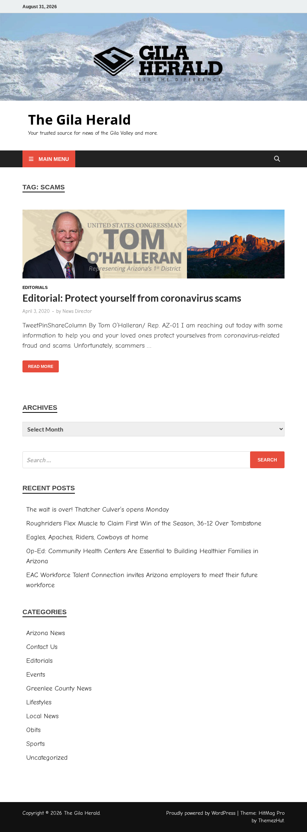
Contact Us (41, 647)
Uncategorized (47, 758)
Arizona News (45, 633)
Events (35, 675)
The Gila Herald (79, 119)
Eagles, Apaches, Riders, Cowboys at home (87, 537)
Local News (42, 716)
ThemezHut (271, 820)
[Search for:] (153, 459)
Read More (37, 364)
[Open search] (277, 159)
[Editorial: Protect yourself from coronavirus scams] (153, 245)
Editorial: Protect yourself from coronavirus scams (131, 298)
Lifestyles (38, 702)
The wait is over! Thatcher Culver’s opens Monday (97, 509)
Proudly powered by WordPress (200, 813)
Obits (33, 730)
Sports (35, 744)
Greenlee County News (58, 688)
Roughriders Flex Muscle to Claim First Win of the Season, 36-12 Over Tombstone (145, 523)
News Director (77, 311)
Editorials (35, 287)
